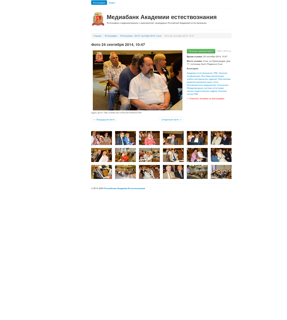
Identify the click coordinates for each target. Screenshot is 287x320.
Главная (97, 35)
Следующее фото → (171, 119)
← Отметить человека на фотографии (205, 98)
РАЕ (216, 72)
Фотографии (99, 2)
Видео (112, 2)
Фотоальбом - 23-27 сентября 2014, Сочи (140, 35)
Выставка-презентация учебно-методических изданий (205, 77)
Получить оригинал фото (201, 51)
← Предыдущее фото (104, 119)
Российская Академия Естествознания (124, 188)
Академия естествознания (200, 72)
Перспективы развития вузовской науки (209, 80)
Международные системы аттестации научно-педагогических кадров (205, 89)
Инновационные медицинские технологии (207, 84)
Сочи (215, 81)
